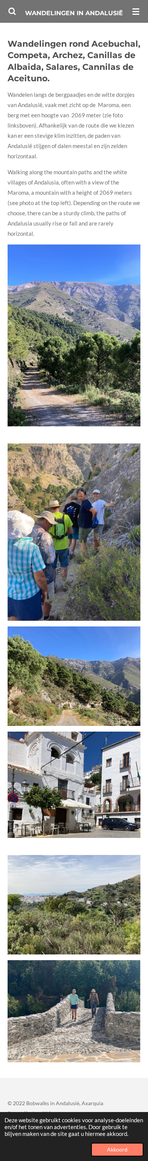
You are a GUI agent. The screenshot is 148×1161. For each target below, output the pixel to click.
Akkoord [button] (117, 1150)
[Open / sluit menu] (136, 11)
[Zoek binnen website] (12, 11)
